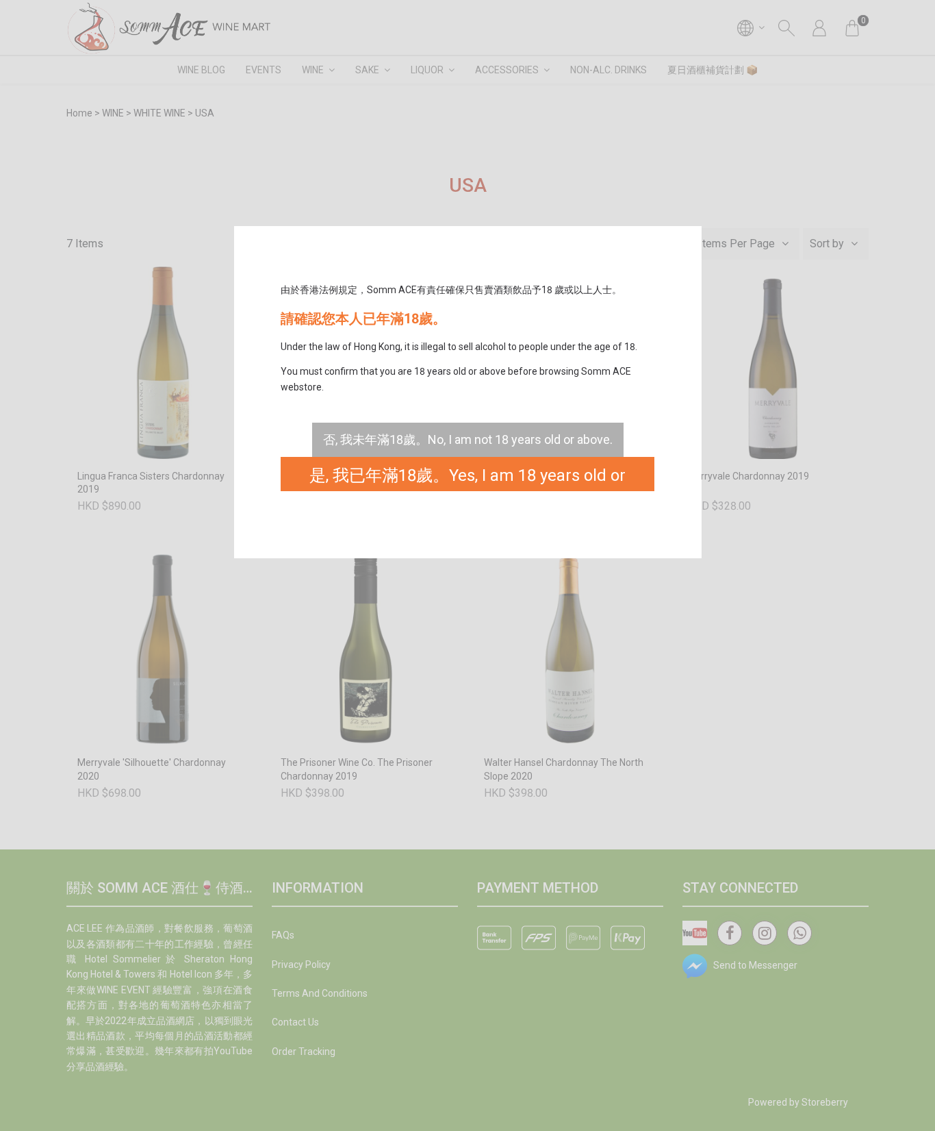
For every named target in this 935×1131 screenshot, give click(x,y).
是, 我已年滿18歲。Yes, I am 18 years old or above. (467, 478)
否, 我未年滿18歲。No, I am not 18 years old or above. (468, 439)
